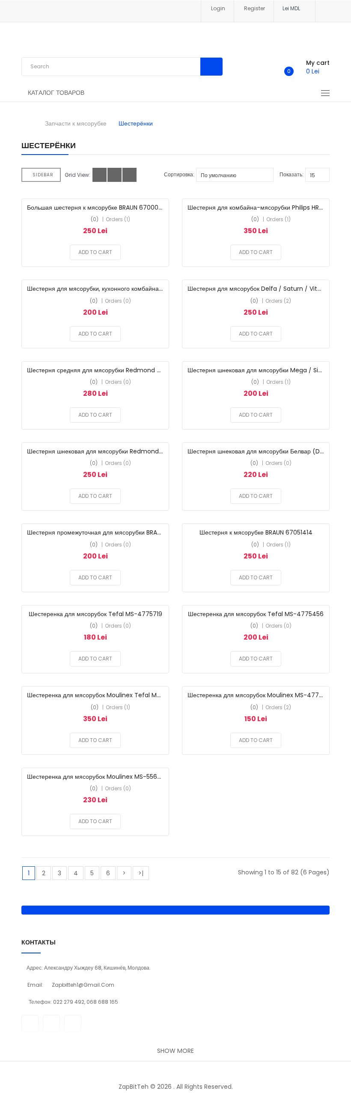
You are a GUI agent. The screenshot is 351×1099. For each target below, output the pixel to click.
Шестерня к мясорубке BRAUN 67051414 (255, 532)
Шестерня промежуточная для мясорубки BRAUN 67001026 (111, 532)
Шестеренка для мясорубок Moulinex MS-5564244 (100, 776)
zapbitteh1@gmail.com (83, 984)
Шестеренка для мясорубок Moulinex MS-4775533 (260, 695)
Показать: (291, 174)
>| (140, 873)
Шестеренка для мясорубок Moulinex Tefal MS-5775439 (108, 695)
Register (254, 8)
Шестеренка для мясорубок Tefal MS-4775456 (256, 614)
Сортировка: (179, 174)
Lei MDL (293, 8)
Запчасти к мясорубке (76, 123)
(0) (94, 219)
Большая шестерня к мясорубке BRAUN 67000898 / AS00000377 (120, 207)
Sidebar (43, 175)
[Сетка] (99, 175)
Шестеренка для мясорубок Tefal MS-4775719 (95, 614)
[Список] (114, 175)
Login (218, 8)
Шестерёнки (136, 123)
